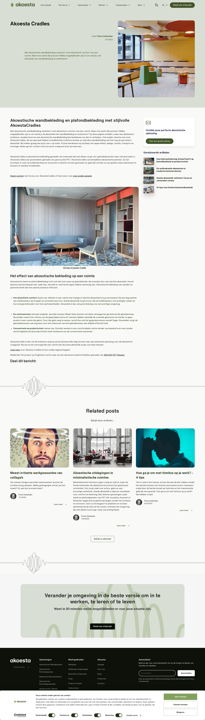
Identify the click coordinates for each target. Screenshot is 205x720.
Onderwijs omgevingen (78, 669)
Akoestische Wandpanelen (50, 665)
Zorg (70, 679)
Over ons (101, 669)
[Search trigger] (156, 5)
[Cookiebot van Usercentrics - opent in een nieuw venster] (20, 715)
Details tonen (132, 715)
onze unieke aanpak (82, 176)
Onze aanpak (45, 5)
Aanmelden (186, 673)
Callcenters (73, 688)
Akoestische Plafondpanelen (46, 670)
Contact (101, 683)
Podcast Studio (75, 683)
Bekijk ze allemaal (102, 539)
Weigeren (180, 712)
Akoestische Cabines (48, 689)
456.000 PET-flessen (114, 355)
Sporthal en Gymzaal (77, 674)
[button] (64, 5)
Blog (99, 674)
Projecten (101, 679)
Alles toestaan (180, 697)
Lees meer (15, 350)
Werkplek (72, 665)
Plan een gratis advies (159, 141)
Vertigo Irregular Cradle (74, 268)
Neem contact (17, 176)
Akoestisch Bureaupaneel (50, 677)
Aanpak (100, 665)
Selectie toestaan (180, 705)
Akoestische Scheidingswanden (47, 682)
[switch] (74, 715)
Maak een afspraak (182, 5)
